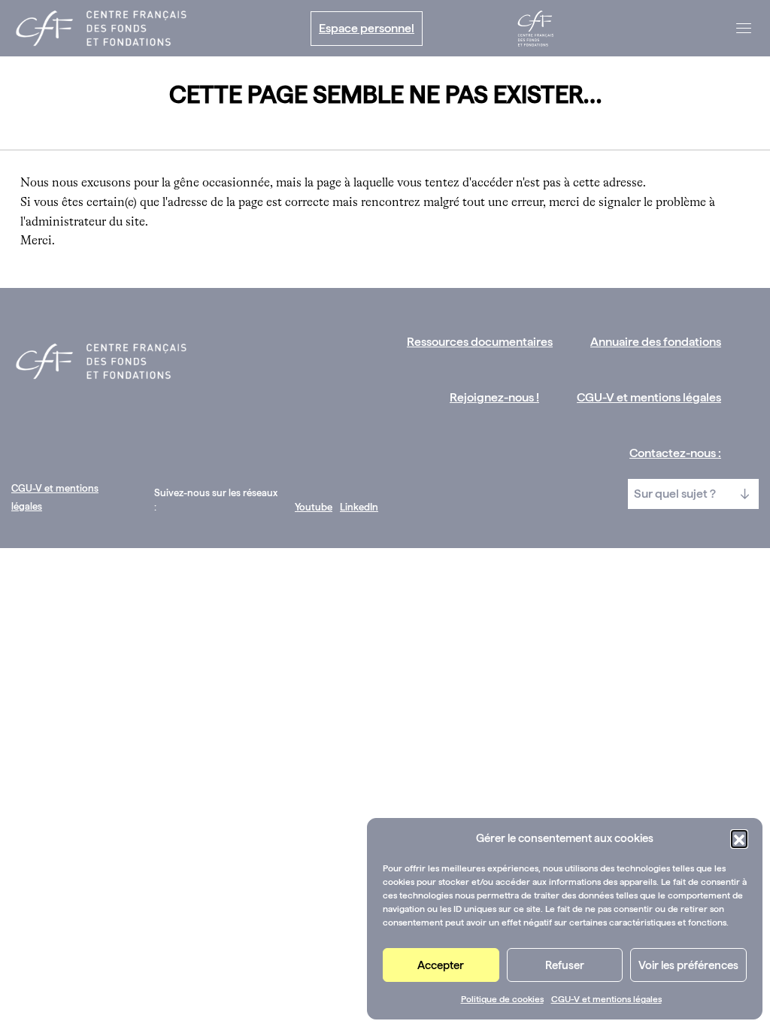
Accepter (440, 965)
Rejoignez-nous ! (494, 397)
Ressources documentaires (480, 342)
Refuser (564, 965)
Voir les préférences (688, 965)
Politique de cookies (502, 999)
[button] (739, 838)
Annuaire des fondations (655, 342)
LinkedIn (359, 507)
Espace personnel (366, 28)
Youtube (313, 507)
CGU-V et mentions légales (606, 999)
